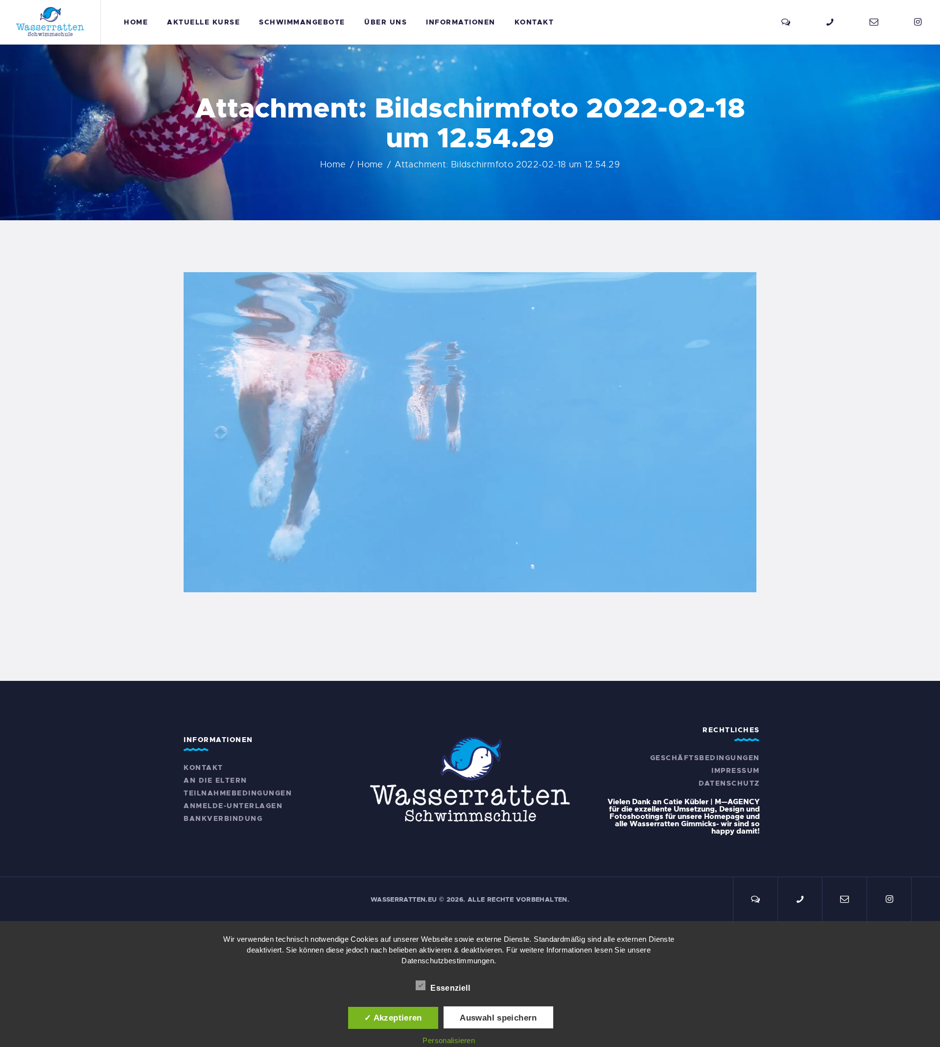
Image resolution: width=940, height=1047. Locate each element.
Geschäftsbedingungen (705, 757)
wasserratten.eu (404, 899)
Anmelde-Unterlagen (233, 805)
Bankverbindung (223, 818)
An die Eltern (215, 780)
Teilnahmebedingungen (238, 793)
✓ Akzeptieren (393, 1017)
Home (333, 164)
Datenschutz (729, 783)
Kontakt (203, 767)
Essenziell (451, 988)
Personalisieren (449, 1040)
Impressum (735, 770)
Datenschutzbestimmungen (447, 960)
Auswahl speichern (498, 1017)
